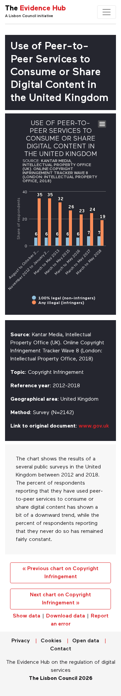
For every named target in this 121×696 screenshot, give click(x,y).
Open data (85, 641)
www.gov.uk (94, 426)
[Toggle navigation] (106, 12)
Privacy (20, 641)
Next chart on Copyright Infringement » (60, 599)
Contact (60, 649)
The (35, 8)
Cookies (51, 641)
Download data (65, 616)
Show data (26, 616)
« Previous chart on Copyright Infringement (60, 573)
